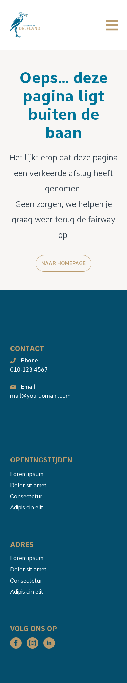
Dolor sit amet (28, 485)
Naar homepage (63, 263)
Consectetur (26, 496)
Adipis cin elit (26, 507)
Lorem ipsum (26, 474)
